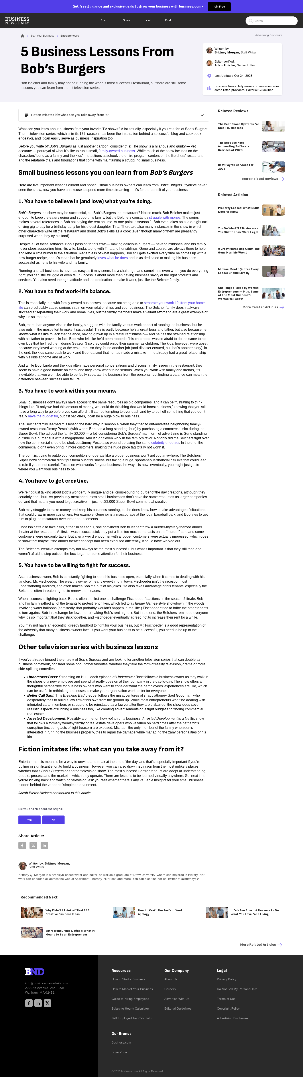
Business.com (121, 1042)
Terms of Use (226, 998)
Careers (170, 989)
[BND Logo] (44, 972)
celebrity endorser (165, 442)
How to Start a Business (128, 979)
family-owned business (117, 151)
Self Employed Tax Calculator (132, 1018)
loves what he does (112, 258)
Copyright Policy (228, 1008)
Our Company (176, 970)
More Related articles (260, 307)
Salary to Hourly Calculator (130, 1008)
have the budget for (43, 416)
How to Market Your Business (132, 989)
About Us (170, 979)
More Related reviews (260, 179)
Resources (121, 970)
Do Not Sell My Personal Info (237, 989)
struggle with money (164, 217)
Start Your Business (42, 35)
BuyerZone (119, 1052)
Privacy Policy (226, 979)
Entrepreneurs (70, 35)
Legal (222, 970)
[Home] (20, 20)
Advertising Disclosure (232, 1018)
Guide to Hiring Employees (130, 998)
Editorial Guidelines (259, 90)
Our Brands (122, 1033)
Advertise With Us (176, 998)
